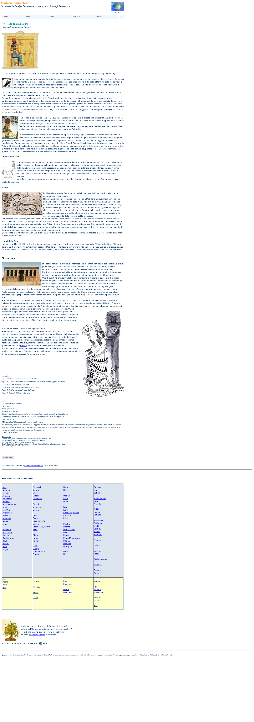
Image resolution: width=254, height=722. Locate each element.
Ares (4, 585)
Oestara (97, 487)
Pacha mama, (100, 498)
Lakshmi (67, 515)
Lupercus (67, 584)
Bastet (23, 345)
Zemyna (97, 570)
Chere (36, 493)
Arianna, (6, 516)
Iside (65, 498)
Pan (95, 587)
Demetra (37, 507)
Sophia (97, 529)
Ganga (36, 548)
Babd (4, 546)
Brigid (5, 549)
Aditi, (4, 487)
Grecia (5, 17)
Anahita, (6, 501)
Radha (97, 512)
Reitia (96, 509)
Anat (4, 507)
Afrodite (6, 490)
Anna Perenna (9, 504)
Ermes (36, 592)
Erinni (47, 527)
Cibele (36, 496)
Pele (96, 501)
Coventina (37, 498)
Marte (66, 589)
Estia (35, 529)
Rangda (97, 514)
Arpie (4, 524)
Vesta (96, 554)
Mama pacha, (69, 529)
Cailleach (37, 487)
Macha (66, 524)
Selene (97, 531)
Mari (65, 532)
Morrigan (67, 546)
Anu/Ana (6, 510)
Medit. (29, 17)
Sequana (98, 534)
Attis (4, 587)
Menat (66, 541)
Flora (35, 535)
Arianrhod (7, 513)
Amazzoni (7, 498)
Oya (95, 490)
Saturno (97, 597)
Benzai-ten (7, 532)
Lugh (65, 581)
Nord (52, 17)
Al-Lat (5, 493)
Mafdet (66, 527)
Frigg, (35, 541)
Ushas (97, 545)
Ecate (35, 518)
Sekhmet (98, 523)
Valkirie (97, 551)
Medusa (67, 543)
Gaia (35, 545)
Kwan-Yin (67, 512)
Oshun (97, 493)
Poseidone (98, 592)
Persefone (98, 504)
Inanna (66, 496)
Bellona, (6, 535)
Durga (36, 510)
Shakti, (97, 526)
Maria (66, 535)
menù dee (7, 457)
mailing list (36, 632)
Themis (97, 540)
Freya (35, 538)
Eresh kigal (38, 527)
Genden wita (39, 551)
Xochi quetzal (100, 559)
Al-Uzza (6, 496)
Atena (5, 521)
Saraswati (98, 520)
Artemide (6, 518)
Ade (4, 579)
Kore (65, 510)
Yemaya (97, 564)
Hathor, (66, 487)
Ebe (35, 515)
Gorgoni (36, 554)
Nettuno (97, 581)
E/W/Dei (77, 17)
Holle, (66, 490)
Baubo (5, 541)
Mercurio (67, 592)
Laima (76, 512)
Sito (99, 17)
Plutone (97, 589)
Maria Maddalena (71, 538)
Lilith (65, 518)
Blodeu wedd (8, 538)
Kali (65, 507)
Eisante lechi (39, 521)
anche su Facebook (33, 465)
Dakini (36, 504)
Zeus (96, 606)
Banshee (6, 529)
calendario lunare (37, 634)
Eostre (36, 524)
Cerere (36, 490)
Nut (65, 554)
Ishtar (65, 501)
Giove (35, 597)
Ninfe (65, 551)
